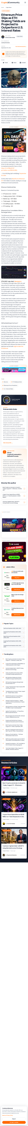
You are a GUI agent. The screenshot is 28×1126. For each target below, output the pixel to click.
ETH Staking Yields (17, 382)
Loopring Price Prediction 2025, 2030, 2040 (12, 641)
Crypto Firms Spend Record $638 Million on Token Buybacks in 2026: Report (12, 496)
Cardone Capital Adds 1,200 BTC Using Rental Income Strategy (11, 502)
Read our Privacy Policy (7, 1115)
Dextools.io (17, 281)
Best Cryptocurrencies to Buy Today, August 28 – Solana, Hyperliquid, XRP (14, 725)
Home (2, 7)
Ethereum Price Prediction (10, 385)
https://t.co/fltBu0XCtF (7, 168)
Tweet (6, 62)
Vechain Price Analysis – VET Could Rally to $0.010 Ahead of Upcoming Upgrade (15, 744)
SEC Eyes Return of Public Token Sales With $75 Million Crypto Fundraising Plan (15, 707)
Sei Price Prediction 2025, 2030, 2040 (12, 628)
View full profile (8, 442)
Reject (14, 1119)
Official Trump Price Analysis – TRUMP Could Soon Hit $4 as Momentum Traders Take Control (15, 702)
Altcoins (6, 382)
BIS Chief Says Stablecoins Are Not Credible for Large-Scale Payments (14, 678)
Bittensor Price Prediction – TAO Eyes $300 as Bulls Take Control (14, 735)
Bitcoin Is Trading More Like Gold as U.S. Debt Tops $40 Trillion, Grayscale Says (14, 730)
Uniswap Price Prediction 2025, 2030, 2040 (12, 632)
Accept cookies (14, 1122)
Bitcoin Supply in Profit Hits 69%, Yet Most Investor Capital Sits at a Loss (15, 716)
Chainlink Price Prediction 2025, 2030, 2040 (12, 646)
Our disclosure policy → (21, 46)
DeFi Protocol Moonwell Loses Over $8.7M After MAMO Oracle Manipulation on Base (15, 739)
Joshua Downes (5, 42)
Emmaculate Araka (10, 409)
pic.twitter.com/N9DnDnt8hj (9, 170)
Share (15, 62)
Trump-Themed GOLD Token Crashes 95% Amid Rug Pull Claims (15, 687)
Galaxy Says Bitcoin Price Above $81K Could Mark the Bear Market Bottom (14, 673)
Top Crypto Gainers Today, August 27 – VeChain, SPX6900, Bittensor (15, 748)
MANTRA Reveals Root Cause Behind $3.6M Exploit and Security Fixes (14, 696)
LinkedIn (24, 62)
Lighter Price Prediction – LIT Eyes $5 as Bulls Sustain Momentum (15, 712)
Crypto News (9, 7)
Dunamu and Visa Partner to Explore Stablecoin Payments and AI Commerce (15, 721)
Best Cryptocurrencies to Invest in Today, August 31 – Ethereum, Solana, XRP (12, 489)
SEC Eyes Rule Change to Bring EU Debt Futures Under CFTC (14, 682)
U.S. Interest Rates (8, 389)
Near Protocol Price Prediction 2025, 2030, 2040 (12, 637)
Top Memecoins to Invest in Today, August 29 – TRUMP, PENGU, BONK (15, 692)
